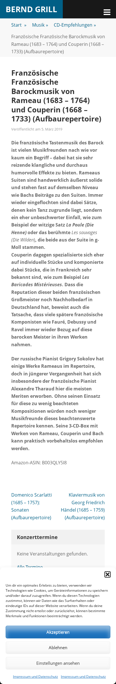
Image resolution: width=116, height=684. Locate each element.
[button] (107, 574)
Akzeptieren (58, 632)
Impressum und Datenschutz (35, 676)
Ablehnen (58, 647)
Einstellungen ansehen (58, 663)
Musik (40, 25)
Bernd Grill (31, 9)
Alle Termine (30, 567)
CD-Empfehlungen (75, 25)
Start (18, 25)
